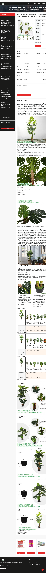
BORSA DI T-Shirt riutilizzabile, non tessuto (6, 115)
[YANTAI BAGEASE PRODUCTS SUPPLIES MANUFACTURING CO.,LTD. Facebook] (36, 42)
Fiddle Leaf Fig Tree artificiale (30, 369)
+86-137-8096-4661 (10, 124)
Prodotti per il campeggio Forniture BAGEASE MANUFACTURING (6, 23)
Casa (9, 9)
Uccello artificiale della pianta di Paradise (41, 347)
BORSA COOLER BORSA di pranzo (6, 109)
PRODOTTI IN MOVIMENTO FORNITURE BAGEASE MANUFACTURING (5, 38)
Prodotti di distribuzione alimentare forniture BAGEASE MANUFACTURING (6, 46)
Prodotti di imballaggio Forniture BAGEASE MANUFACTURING (6, 17)
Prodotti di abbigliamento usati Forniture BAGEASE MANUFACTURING (6, 54)
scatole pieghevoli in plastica (5, 74)
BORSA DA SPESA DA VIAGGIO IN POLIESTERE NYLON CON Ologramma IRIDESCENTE (6, 64)
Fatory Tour (30, 562)
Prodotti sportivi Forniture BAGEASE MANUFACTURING (6, 41)
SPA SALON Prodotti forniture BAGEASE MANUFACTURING (5, 43)
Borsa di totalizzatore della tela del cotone (6, 105)
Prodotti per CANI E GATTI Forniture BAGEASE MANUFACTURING (6, 34)
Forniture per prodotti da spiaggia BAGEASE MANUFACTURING (6, 28)
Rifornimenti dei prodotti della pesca (6, 76)
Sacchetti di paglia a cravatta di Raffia (6, 66)
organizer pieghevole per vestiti (5, 107)
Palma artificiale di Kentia (27, 346)
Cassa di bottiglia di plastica (5, 90)
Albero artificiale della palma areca (37, 347)
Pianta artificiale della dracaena (27, 323)
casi (36, 562)
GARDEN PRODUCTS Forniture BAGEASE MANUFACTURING (19, 9)
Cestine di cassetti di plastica (5, 88)
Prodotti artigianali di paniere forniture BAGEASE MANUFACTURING (6, 51)
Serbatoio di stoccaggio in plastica (6, 96)
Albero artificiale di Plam (41, 323)
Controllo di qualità (31, 564)
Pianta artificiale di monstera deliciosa (34, 347)
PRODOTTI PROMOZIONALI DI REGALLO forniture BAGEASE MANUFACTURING (5, 31)
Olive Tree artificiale (30, 345)
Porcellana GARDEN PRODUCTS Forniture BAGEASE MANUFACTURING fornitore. (12, 571)
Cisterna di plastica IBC (4, 92)
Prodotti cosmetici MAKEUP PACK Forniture (6, 59)
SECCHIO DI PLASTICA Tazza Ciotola (6, 81)
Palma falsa (45, 322)
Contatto (7, 128)
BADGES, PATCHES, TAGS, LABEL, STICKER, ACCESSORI (6, 69)
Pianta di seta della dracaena (37, 323)
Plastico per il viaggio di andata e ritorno (6, 98)
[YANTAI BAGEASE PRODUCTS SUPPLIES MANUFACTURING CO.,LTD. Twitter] (38, 42)
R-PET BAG (3, 102)
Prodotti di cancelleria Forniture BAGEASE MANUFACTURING (5, 49)
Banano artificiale (41, 369)
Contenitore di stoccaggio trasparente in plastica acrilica (5, 79)
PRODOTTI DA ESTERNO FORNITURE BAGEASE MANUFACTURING (6, 25)
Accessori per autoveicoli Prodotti (6, 56)
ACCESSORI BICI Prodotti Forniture (6, 117)
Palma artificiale (34, 369)
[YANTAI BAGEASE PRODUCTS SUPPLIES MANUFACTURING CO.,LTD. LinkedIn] (40, 42)
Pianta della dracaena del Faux (30, 323)
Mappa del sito (38, 564)
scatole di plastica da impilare (5, 94)
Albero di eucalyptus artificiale (37, 369)
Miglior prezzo (38, 46)
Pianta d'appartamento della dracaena (34, 323)
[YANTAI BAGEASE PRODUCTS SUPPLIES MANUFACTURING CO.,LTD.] (3, 3)
